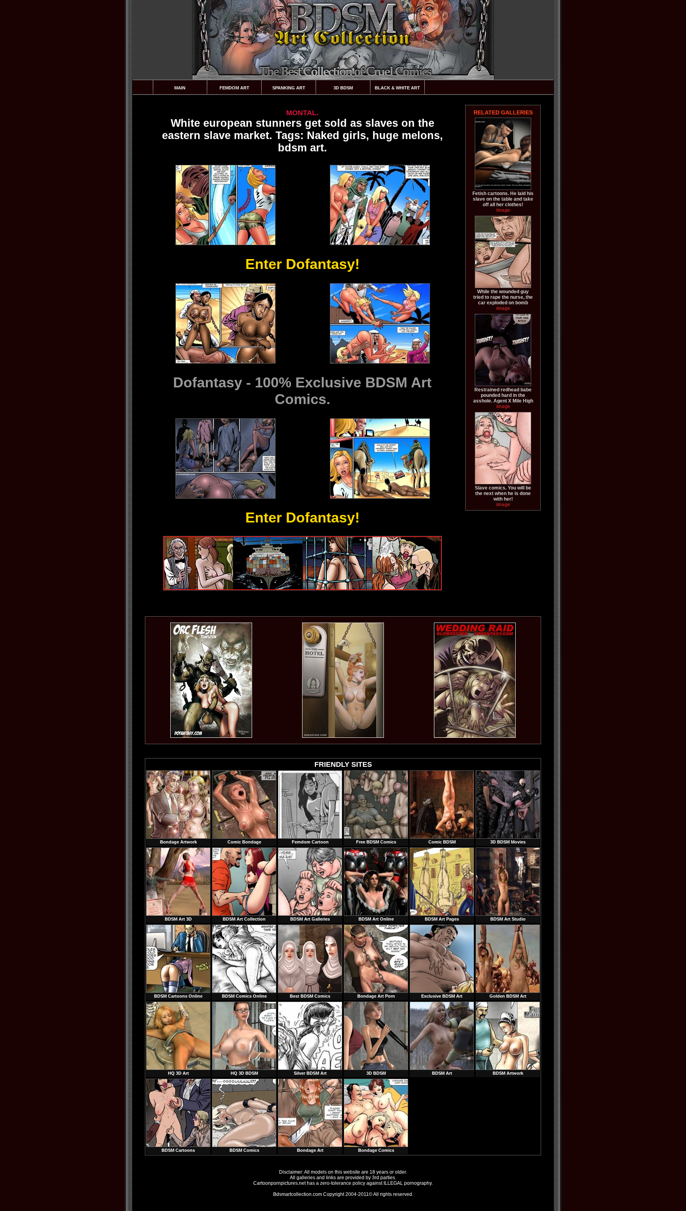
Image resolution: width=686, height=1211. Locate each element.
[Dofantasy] (211, 736)
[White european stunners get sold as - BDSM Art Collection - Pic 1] (225, 205)
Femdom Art (234, 87)
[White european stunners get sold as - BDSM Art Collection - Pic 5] (225, 458)
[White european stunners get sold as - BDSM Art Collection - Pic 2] (379, 205)
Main (179, 87)
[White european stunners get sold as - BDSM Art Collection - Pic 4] (379, 323)
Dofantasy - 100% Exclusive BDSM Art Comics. (302, 390)
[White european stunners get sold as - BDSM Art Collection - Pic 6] (379, 458)
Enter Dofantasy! (302, 264)
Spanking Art (288, 87)
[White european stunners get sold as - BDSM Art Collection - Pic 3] (225, 323)
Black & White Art (397, 87)
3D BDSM (343, 87)
